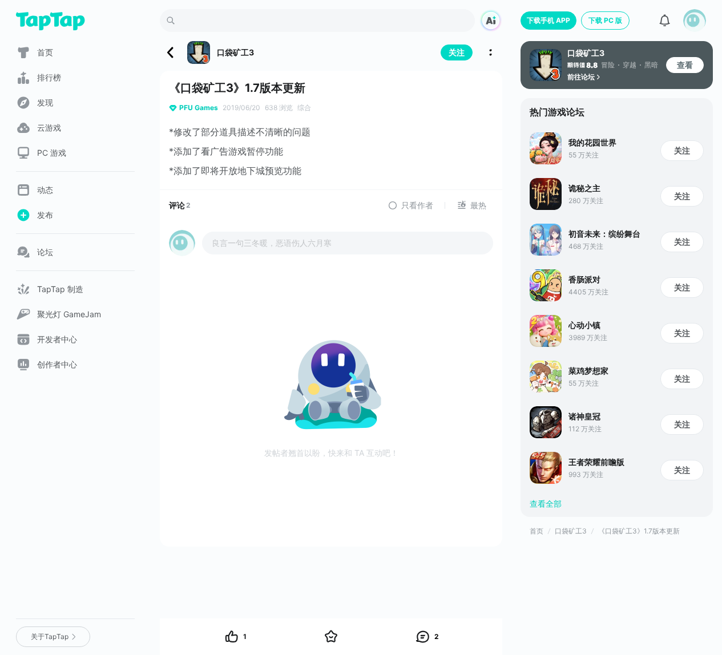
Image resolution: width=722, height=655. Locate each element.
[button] (694, 20)
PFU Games (198, 107)
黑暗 (651, 64)
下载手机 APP (548, 20)
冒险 (608, 64)
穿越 (629, 64)
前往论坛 (581, 76)
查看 (685, 65)
